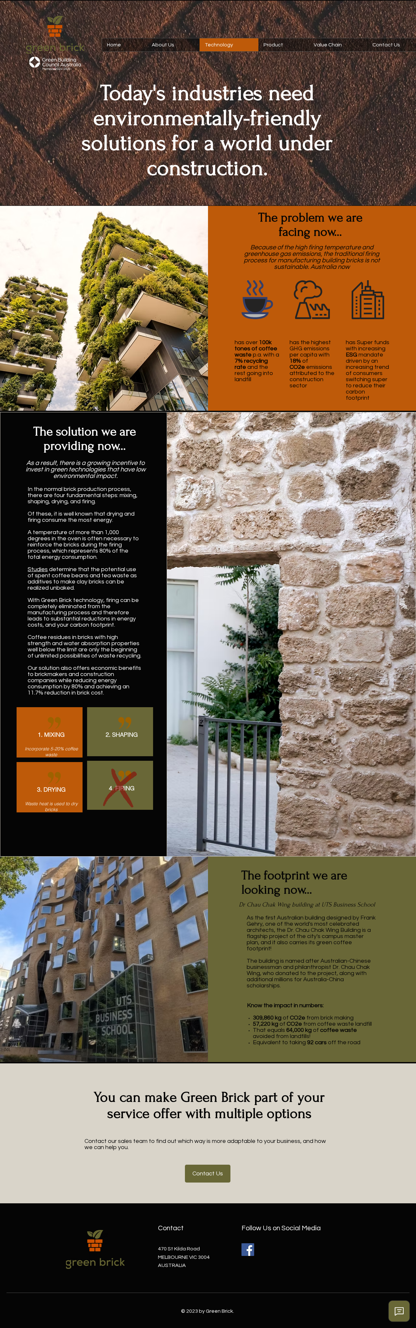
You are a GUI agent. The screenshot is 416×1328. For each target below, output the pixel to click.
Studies (38, 569)
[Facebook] (247, 1249)
